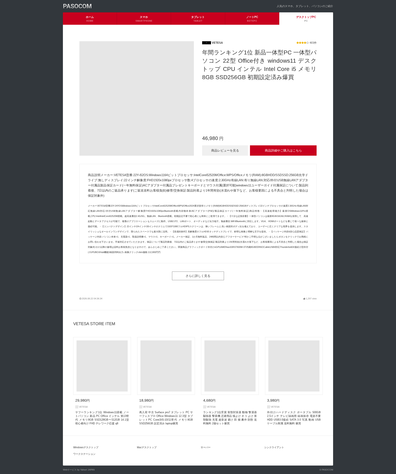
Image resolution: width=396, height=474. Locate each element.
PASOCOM (77, 6)
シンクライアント (274, 447)
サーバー (206, 447)
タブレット (198, 18)
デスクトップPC (306, 18)
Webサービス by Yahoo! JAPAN (79, 469)
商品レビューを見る (225, 150)
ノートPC (252, 18)
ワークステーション (84, 454)
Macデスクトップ (147, 447)
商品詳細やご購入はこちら (283, 150)
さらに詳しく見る (198, 276)
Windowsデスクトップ (85, 447)
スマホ (144, 18)
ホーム (90, 18)
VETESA (217, 42)
